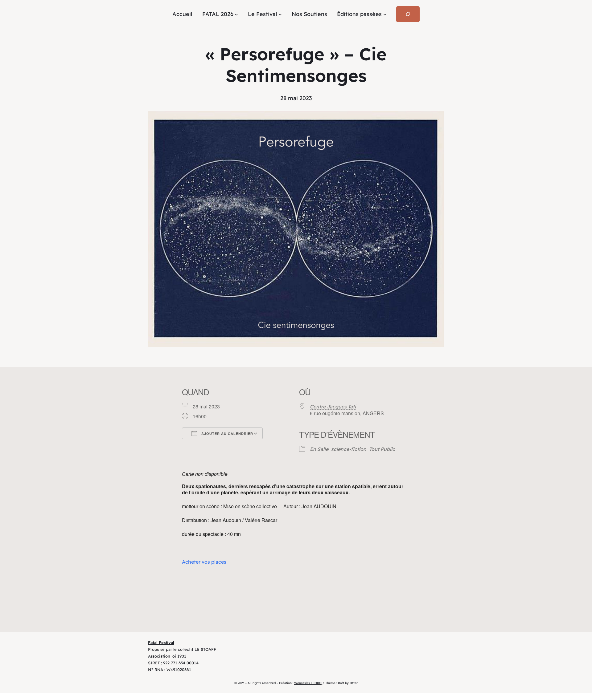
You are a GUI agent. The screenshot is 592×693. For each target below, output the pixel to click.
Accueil (182, 14)
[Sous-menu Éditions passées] (385, 14)
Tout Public (382, 449)
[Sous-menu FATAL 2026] (236, 14)
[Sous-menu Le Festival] (280, 14)
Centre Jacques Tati (333, 406)
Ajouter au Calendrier (226, 434)
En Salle (319, 449)
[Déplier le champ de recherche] (408, 14)
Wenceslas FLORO (308, 683)
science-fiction (348, 449)
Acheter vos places (204, 562)
